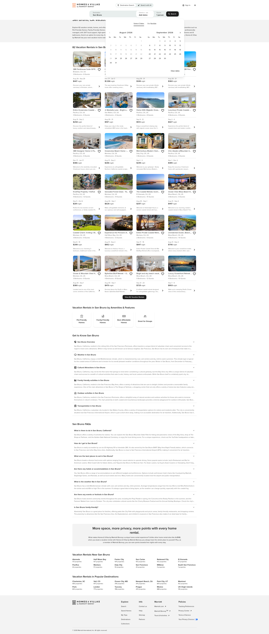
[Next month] (180, 32)
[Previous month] (110, 32)
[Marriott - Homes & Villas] (87, 5)
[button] (112, 14)
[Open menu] (195, 5)
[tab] (126, 5)
